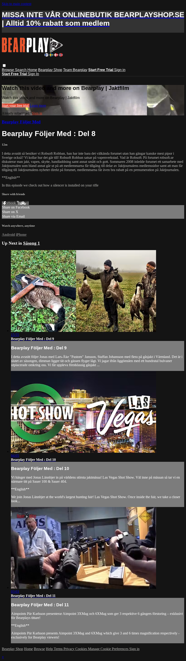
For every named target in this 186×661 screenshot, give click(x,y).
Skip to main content (16, 4)
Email (24, 203)
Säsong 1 (31, 243)
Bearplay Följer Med (21, 121)
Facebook (9, 203)
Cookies (81, 649)
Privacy (69, 649)
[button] (4, 65)
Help (50, 649)
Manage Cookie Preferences (108, 649)
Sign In (33, 74)
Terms (59, 649)
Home (32, 70)
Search (21, 70)
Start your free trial (15, 105)
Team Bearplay (75, 70)
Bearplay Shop (50, 70)
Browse (8, 70)
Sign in (119, 70)
